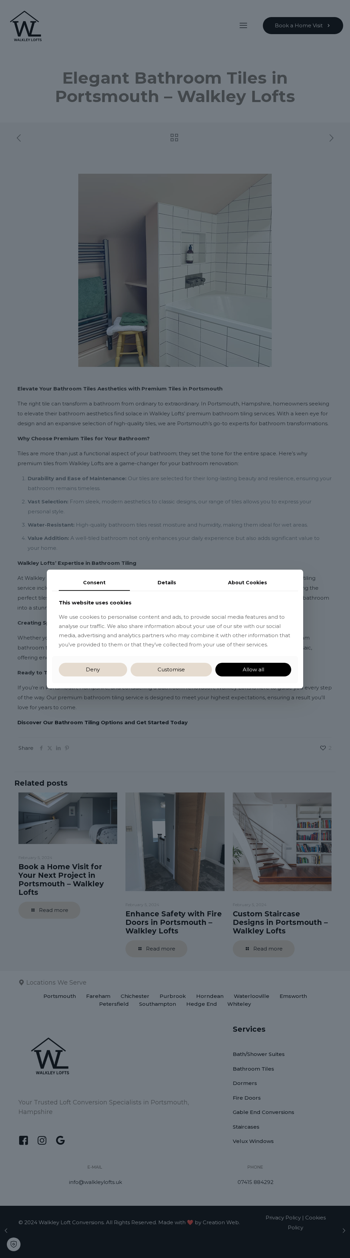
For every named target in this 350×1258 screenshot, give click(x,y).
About (247, 583)
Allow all (253, 669)
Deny (93, 669)
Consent (94, 583)
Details (167, 583)
